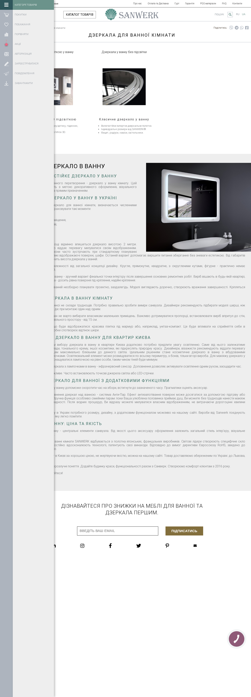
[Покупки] (6, 15)
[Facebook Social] (118, 545)
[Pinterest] (175, 545)
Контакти (237, 3)
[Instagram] (90, 545)
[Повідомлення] (6, 73)
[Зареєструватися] (6, 64)
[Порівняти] (6, 34)
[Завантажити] (6, 83)
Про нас (137, 3)
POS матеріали (208, 3)
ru (237, 14)
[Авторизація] (6, 54)
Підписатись (184, 531)
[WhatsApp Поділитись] (242, 28)
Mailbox (203, 545)
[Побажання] (6, 24)
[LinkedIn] (61, 545)
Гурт (177, 3)
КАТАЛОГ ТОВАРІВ (79, 14)
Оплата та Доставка (158, 3)
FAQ (224, 3)
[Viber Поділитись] (231, 28)
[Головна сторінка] (132, 16)
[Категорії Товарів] (6, 5)
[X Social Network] (146, 545)
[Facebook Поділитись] (247, 28)
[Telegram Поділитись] (236, 28)
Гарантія (189, 3)
